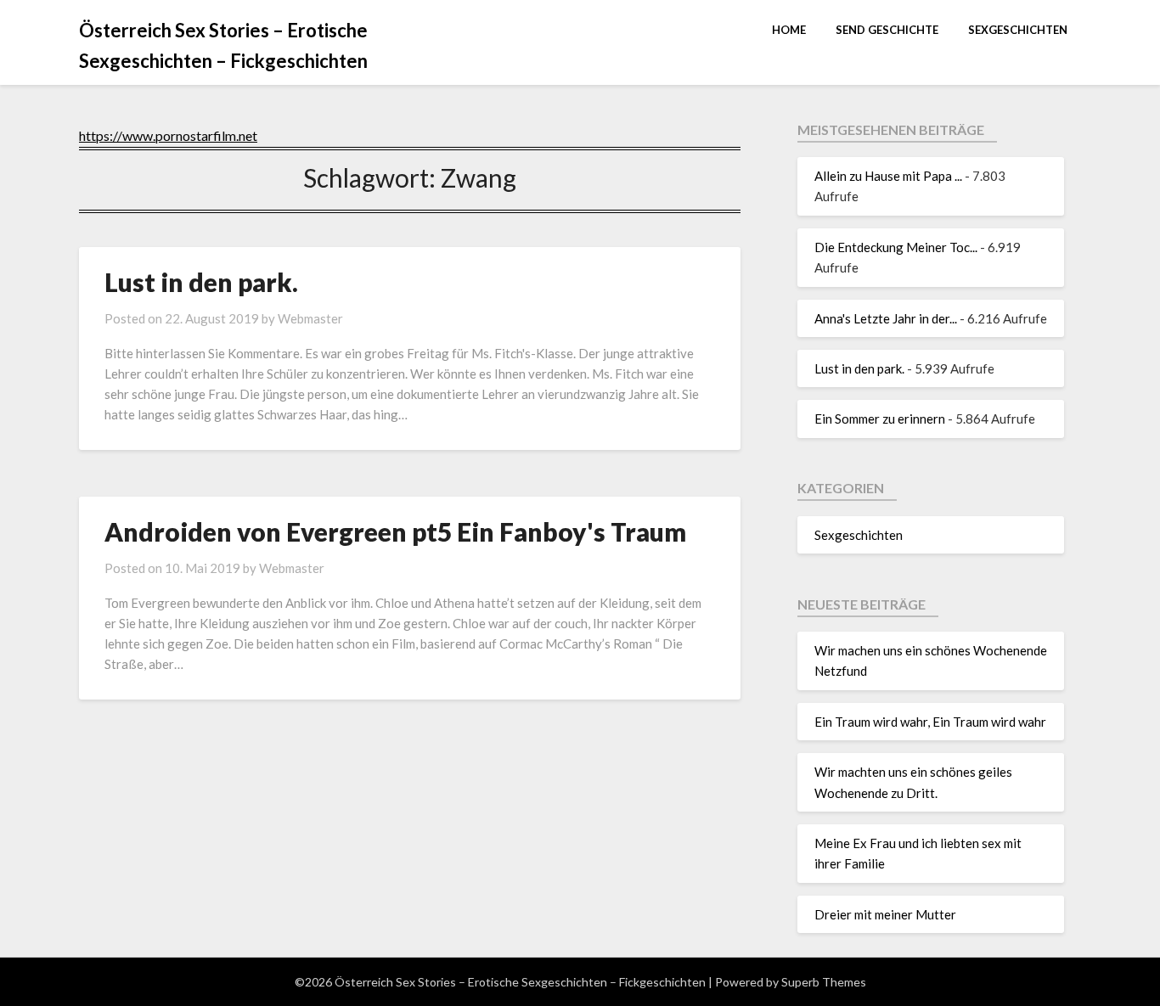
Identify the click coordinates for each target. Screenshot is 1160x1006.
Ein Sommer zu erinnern (879, 418)
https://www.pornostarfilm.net (168, 135)
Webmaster (310, 318)
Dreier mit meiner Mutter (885, 914)
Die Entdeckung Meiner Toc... (895, 247)
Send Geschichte (887, 30)
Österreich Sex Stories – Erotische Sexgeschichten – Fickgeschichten (223, 45)
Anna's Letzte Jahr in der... (885, 318)
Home (789, 30)
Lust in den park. (201, 282)
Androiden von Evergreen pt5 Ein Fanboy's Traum (395, 531)
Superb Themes (823, 982)
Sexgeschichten (1017, 30)
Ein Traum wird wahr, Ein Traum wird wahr (930, 721)
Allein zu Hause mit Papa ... (888, 175)
